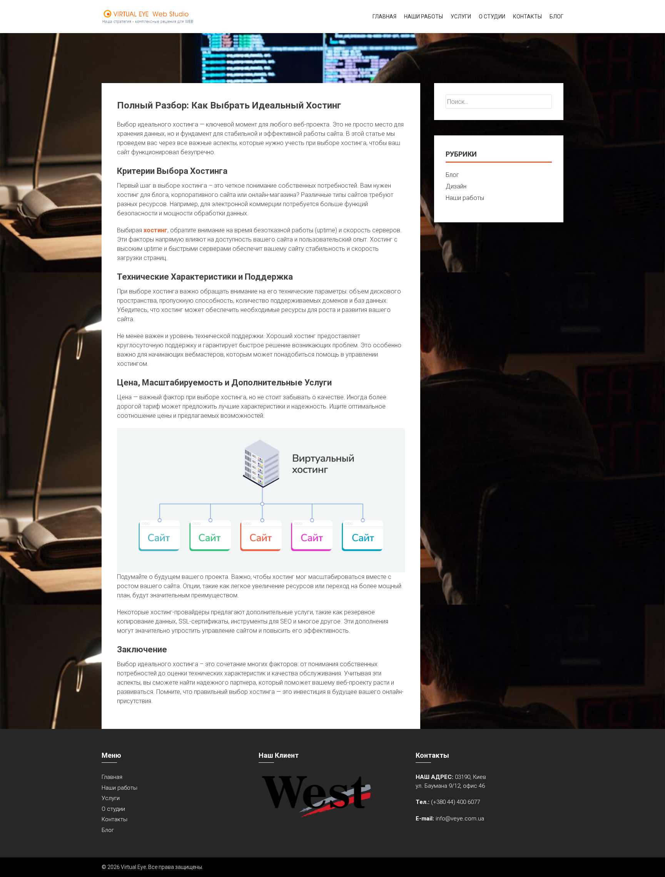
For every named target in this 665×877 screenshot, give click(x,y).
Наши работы (423, 16)
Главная (384, 16)
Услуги (461, 16)
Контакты (527, 16)
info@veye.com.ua (460, 818)
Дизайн (456, 186)
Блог (556, 16)
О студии (492, 16)
